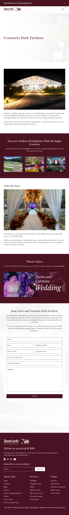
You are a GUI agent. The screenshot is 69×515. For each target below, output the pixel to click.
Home (6, 481)
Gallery (6, 496)
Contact (6, 490)
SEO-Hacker (34, 507)
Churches (54, 481)
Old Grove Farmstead (58, 487)
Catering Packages (36, 496)
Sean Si (62, 507)
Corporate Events (35, 484)
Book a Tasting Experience (12, 493)
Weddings (33, 481)
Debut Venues (55, 490)
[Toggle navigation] (62, 9)
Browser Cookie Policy (11, 502)
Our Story (7, 484)
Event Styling (34, 499)
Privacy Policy (8, 499)
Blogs (5, 487)
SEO (26, 507)
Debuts (32, 487)
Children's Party (35, 490)
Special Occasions (36, 493)
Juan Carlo (19, 507)
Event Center (55, 484)
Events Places (55, 493)
